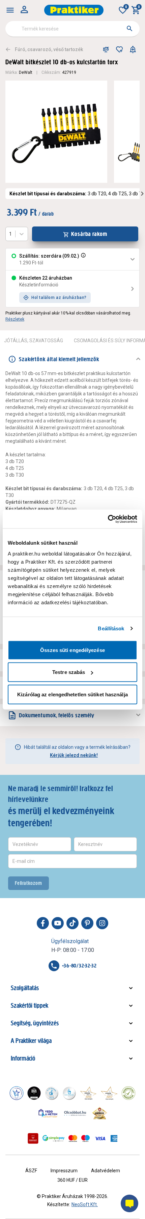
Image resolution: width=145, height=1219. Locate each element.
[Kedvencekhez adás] (119, 49)
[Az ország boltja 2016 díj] (88, 1093)
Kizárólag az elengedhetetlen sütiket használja (72, 694)
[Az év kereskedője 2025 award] (100, 1113)
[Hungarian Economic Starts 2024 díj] (16, 1093)
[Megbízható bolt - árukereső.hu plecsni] (128, 1093)
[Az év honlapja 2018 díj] (51, 1093)
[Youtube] (58, 923)
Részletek (14, 319)
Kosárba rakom (89, 234)
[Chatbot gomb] (129, 1203)
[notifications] (133, 49)
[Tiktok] (72, 923)
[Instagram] (102, 923)
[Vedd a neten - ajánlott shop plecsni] (48, 1113)
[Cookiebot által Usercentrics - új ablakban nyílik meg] (107, 519)
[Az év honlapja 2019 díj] (69, 1093)
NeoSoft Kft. (84, 1204)
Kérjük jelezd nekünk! (74, 755)
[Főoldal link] (74, 10)
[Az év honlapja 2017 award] (109, 1093)
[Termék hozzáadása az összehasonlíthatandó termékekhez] (106, 49)
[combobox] (72, 29)
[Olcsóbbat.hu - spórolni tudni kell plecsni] (75, 1113)
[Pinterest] (87, 923)
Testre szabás (68, 672)
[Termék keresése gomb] (129, 28)
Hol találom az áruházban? (59, 297)
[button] (82, 259)
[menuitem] (10, 10)
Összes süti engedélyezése (72, 650)
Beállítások (111, 628)
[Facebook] (43, 923)
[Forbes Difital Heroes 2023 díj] (34, 1093)
